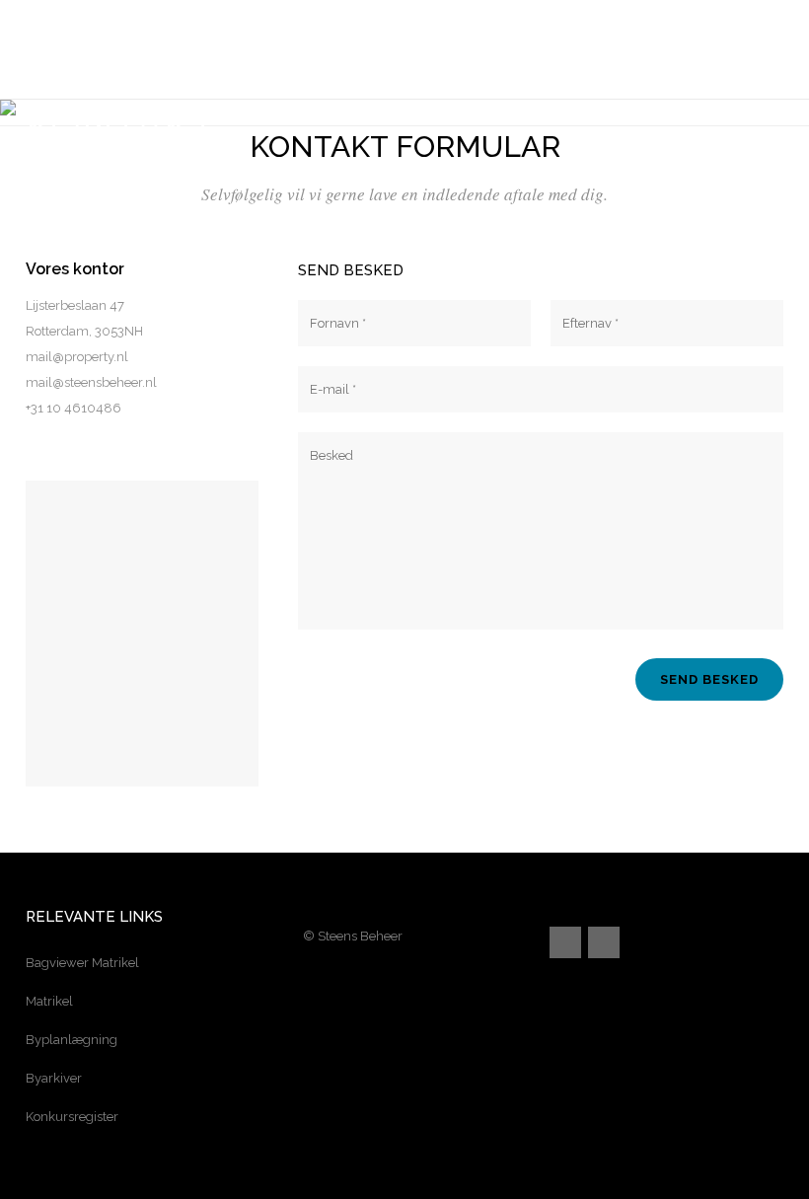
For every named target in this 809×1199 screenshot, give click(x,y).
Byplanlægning (71, 1039)
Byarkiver (54, 1078)
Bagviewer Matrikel (82, 962)
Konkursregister (72, 1116)
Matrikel (49, 1001)
